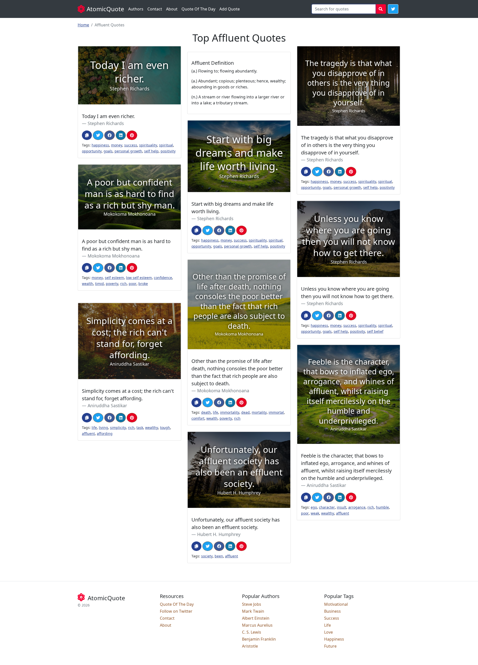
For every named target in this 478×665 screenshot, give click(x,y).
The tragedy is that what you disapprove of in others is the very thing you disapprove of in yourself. (347, 145)
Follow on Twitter (176, 611)
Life (327, 625)
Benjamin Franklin (259, 639)
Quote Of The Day (198, 9)
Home (83, 25)
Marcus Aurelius (257, 625)
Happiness (334, 639)
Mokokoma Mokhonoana (114, 256)
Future (330, 646)
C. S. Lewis (251, 632)
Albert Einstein (255, 618)
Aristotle (250, 646)
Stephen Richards (106, 123)
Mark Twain (253, 611)
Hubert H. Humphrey (218, 534)
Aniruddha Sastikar (107, 405)
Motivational (336, 604)
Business (332, 611)
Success (331, 618)
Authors (135, 9)
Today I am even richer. (108, 116)
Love (328, 632)
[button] (393, 9)
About (172, 9)
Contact (154, 9)
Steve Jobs (251, 604)
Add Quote (229, 9)
